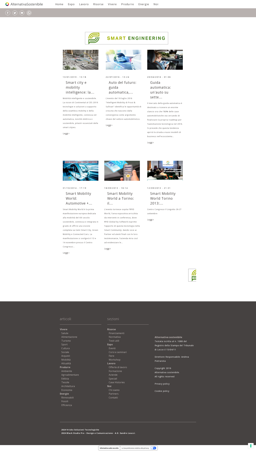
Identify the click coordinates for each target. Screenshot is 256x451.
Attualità (66, 363)
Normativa (115, 337)
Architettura (68, 386)
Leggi (66, 133)
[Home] (24, 4)
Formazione (115, 371)
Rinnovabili (67, 397)
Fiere (111, 355)
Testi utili (114, 340)
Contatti (113, 397)
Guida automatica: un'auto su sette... (160, 89)
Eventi (112, 348)
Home (59, 4)
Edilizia (65, 378)
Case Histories (117, 382)
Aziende (113, 374)
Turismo (66, 340)
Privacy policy (162, 383)
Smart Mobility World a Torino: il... (120, 198)
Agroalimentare (70, 374)
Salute (64, 333)
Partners (114, 393)
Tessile (65, 382)
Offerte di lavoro (118, 367)
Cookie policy (162, 391)
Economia (66, 390)
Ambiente (66, 371)
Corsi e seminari (118, 352)
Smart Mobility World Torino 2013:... (163, 198)
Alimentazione (69, 337)
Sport (64, 344)
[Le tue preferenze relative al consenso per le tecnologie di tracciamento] (251, 446)
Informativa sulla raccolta (109, 448)
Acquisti (65, 355)
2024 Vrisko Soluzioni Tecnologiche (80, 430)
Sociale (65, 352)
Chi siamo (114, 390)
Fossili (64, 401)
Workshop (114, 359)
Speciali (113, 378)
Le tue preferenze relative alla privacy (135, 448)
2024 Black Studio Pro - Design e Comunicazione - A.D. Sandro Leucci (98, 433)
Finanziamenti (116, 333)
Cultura (65, 348)
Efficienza (66, 405)
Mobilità (66, 359)
